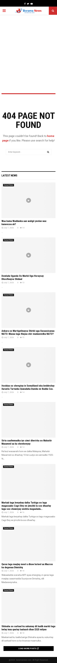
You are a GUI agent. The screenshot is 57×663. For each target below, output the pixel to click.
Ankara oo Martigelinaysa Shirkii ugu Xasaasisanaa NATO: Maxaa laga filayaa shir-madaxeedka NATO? (28, 332)
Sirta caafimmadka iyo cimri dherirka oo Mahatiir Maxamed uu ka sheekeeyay (27, 442)
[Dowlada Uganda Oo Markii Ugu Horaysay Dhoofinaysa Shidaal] (28, 255)
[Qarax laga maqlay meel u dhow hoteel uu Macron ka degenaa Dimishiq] (28, 543)
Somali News (8, 185)
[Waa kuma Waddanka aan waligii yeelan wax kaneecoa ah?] (28, 200)
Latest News (9, 175)
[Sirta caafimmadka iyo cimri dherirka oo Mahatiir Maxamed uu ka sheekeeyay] (28, 420)
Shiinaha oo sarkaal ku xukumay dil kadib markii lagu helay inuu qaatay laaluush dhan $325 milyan (28, 628)
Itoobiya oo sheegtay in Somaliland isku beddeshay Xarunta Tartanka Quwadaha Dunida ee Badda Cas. (28, 387)
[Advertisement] (28, 46)
